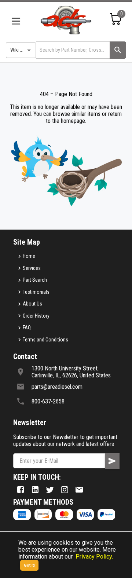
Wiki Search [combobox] (22, 50)
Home (29, 256)
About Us (32, 304)
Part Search (35, 280)
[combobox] (72, 50)
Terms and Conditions (45, 340)
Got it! (29, 565)
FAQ (27, 327)
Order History (36, 316)
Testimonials (36, 292)
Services (32, 268)
